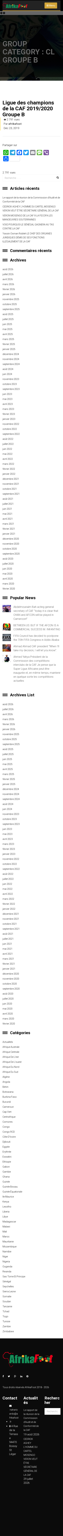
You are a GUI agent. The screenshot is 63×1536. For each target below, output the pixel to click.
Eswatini (7, 1156)
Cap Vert (7, 1111)
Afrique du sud (10, 1072)
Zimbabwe (8, 1331)
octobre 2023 (10, 384)
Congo (6, 1126)
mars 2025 (8, 339)
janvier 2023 (9, 419)
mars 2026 (8, 284)
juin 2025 (7, 324)
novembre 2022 (11, 424)
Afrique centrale (11, 1052)
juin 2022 (7, 449)
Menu (52, 5)
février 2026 (9, 289)
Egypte (6, 1146)
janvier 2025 (9, 349)
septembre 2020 (11, 553)
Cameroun (8, 1107)
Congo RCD (9, 1131)
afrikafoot (15, 123)
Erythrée (7, 1151)
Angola (6, 1082)
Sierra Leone (9, 1291)
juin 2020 (7, 568)
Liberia (6, 1211)
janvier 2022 (9, 474)
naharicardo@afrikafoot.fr (13, 1415)
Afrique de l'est (11, 1057)
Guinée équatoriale (12, 1191)
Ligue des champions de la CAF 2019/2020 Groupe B (28, 108)
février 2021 (9, 528)
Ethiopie (7, 1161)
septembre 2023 (11, 389)
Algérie (6, 1077)
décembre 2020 (11, 538)
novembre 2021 (11, 484)
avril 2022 (8, 459)
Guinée (6, 1181)
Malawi (6, 1226)
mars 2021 (8, 523)
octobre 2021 (10, 489)
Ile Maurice (8, 1196)
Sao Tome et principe (14, 1276)
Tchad (6, 1311)
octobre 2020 (10, 548)
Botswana (8, 1092)
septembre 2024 (11, 364)
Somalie (7, 1296)
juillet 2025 (8, 319)
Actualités (8, 1042)
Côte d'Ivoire (9, 1136)
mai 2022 (7, 454)
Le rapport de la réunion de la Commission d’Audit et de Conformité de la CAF (31, 199)
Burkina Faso (10, 1097)
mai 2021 (7, 513)
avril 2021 (8, 518)
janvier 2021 (9, 533)
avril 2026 (8, 279)
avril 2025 (8, 334)
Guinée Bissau (10, 1186)
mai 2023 (7, 399)
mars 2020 (8, 583)
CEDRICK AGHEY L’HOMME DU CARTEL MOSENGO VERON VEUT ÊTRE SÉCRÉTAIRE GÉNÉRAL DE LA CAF (31, 208)
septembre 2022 (11, 434)
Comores (8, 1121)
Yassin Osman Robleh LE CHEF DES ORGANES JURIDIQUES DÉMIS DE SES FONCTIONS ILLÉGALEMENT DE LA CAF (27, 237)
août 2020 (8, 558)
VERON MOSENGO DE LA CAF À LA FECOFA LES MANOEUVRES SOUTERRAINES (28, 217)
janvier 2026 (9, 294)
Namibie (7, 1251)
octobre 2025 (10, 304)
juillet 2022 (8, 444)
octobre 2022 (10, 429)
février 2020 (9, 588)
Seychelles (8, 1286)
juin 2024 (7, 374)
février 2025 (9, 344)
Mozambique (9, 1246)
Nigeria (6, 1261)
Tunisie (6, 1321)
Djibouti (6, 1141)
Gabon (6, 1166)
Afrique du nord (11, 1067)
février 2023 (9, 414)
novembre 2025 (11, 299)
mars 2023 (8, 409)
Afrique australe (11, 1047)
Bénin (5, 1087)
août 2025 (8, 314)
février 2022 (9, 469)
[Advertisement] (31, 44)
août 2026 (8, 269)
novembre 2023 (11, 379)
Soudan (7, 1301)
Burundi (7, 1102)
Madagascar (9, 1221)
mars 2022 (8, 464)
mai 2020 (7, 573)
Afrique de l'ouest (12, 1062)
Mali (5, 1231)
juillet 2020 (8, 563)
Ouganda (7, 1266)
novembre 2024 (11, 359)
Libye (5, 1216)
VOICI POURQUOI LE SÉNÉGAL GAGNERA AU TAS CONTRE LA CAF (28, 226)
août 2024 (8, 369)
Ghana (6, 1176)
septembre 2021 (11, 494)
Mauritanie (8, 1241)
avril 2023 (8, 404)
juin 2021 (7, 509)
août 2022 (8, 439)
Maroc (6, 1236)
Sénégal (7, 1281)
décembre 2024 (11, 354)
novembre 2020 (11, 543)
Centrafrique (9, 1116)
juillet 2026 (8, 274)
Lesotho (7, 1206)
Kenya (6, 1201)
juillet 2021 (8, 504)
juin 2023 (7, 394)
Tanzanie (7, 1306)
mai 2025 (7, 329)
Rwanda (7, 1271)
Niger (5, 1256)
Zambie (7, 1326)
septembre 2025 (11, 309)
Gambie (7, 1171)
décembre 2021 (11, 479)
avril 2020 (8, 578)
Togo (5, 1316)
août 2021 (8, 499)
